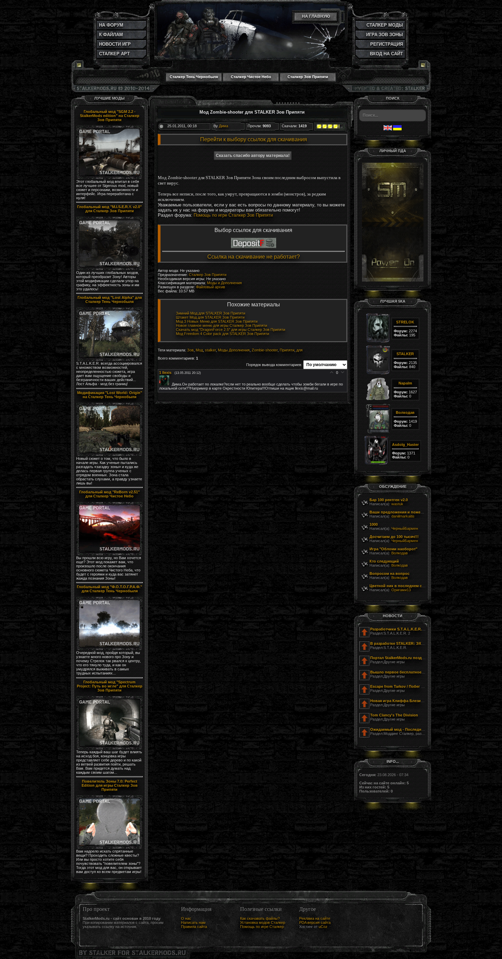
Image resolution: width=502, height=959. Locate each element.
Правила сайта (194, 927)
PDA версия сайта (315, 922)
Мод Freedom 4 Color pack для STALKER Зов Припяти (222, 334)
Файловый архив (210, 287)
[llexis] (165, 384)
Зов (190, 350)
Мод (199, 350)
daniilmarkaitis (403, 516)
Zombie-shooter (265, 350)
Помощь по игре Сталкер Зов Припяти (233, 215)
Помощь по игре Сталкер (262, 927)
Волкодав (399, 553)
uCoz (323, 927)
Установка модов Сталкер (262, 922)
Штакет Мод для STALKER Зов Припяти (210, 317)
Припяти (287, 350)
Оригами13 (401, 590)
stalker (210, 350)
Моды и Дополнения (224, 283)
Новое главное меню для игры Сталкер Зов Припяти (221, 325)
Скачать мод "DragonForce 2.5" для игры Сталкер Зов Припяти (230, 330)
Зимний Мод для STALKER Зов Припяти (210, 313)
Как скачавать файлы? (260, 918)
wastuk (397, 504)
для (299, 350)
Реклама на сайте (314, 918)
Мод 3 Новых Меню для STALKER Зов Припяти (216, 321)
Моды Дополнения (234, 350)
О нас (186, 918)
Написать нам (193, 922)
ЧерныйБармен (404, 528)
